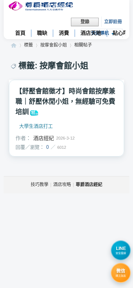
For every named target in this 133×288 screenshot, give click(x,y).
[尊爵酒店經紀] (41, 7)
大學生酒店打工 (36, 126)
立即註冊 (113, 21)
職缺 (42, 33)
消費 (64, 33)
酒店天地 (91, 33)
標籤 (28, 45)
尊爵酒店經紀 (14, 45)
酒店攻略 (62, 184)
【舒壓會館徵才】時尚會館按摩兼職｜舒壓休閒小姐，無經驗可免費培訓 (65, 102)
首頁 (20, 33)
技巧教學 (39, 184)
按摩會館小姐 (53, 45)
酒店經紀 (43, 138)
